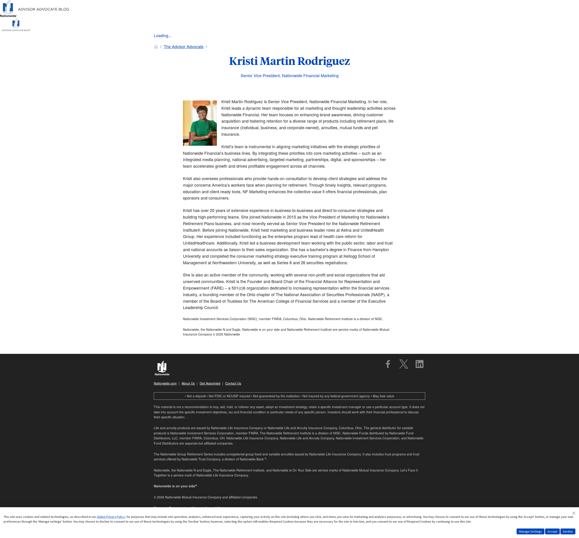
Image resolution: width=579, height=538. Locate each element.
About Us (188, 383)
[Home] (156, 46)
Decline (568, 531)
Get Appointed (210, 383)
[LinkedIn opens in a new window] (419, 364)
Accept (552, 531)
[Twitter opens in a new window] (403, 364)
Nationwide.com (165, 383)
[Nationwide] (164, 368)
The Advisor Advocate (184, 46)
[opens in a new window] (387, 364)
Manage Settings (530, 531)
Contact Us (233, 383)
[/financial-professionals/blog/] (34, 16)
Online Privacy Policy (111, 517)
